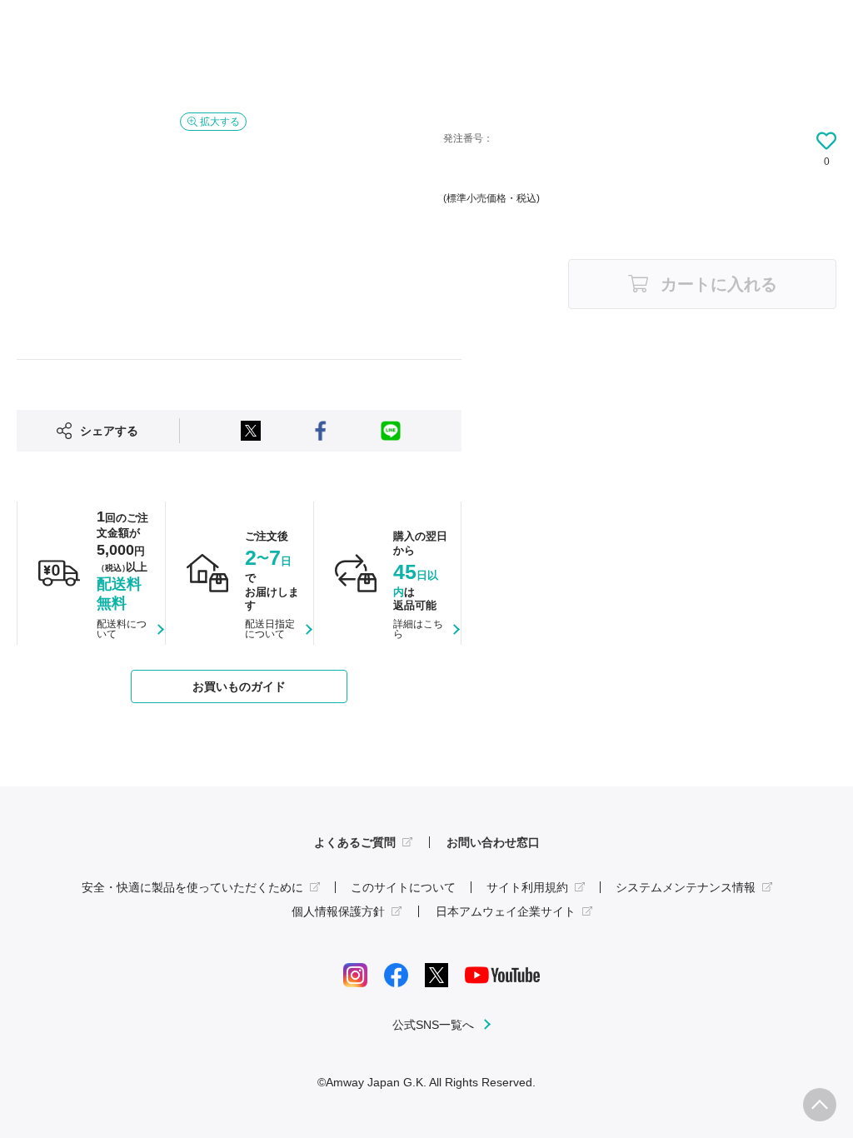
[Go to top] (819, 1104)
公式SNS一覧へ (433, 1024)
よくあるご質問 (355, 842)
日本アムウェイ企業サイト (506, 911)
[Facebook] (396, 974)
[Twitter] (437, 974)
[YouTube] (502, 974)
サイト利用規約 (527, 887)
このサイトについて (403, 887)
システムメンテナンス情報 (686, 887)
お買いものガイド (239, 686)
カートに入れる (719, 284)
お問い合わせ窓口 (493, 842)
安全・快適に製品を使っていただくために (192, 887)
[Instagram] (355, 974)
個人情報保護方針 (338, 911)
